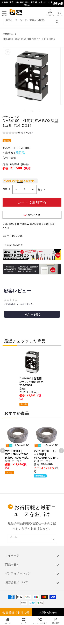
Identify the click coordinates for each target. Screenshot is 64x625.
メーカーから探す (40, 623)
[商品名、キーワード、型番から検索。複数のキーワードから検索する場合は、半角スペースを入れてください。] (57, 22)
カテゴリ (24, 623)
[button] (4, 12)
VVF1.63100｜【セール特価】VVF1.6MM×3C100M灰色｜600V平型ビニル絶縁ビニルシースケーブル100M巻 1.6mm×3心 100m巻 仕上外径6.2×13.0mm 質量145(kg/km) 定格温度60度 (46, 455)
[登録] (53, 539)
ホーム (8, 623)
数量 (5, 189)
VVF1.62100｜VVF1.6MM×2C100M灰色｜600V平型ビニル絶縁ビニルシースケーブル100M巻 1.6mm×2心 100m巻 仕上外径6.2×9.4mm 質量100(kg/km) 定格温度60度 (17, 455)
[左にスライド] (24, 111)
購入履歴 (56, 623)
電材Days (8, 34)
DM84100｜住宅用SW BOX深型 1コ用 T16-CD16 (29, 39)
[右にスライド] (40, 111)
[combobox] (32, 22)
